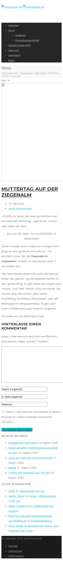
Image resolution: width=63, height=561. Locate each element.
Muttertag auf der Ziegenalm (29, 192)
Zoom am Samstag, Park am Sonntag (30, 457)
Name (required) (18, 506)
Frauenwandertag (41, 520)
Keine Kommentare (20, 208)
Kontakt (13, 546)
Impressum (15, 551)
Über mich (13, 50)
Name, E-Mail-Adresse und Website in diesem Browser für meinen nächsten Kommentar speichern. (31, 416)
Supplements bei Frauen (22, 442)
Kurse (11, 30)
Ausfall (12, 467)
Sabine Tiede (16, 496)
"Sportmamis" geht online (33, 73)
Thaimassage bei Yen (32, 491)
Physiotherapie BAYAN (27, 40)
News (11, 60)
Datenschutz (16, 556)
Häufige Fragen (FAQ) (19, 45)
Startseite (13, 25)
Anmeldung (14, 55)
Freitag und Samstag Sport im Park (29, 472)
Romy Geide (15, 525)
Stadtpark (20, 35)
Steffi (11, 491)
